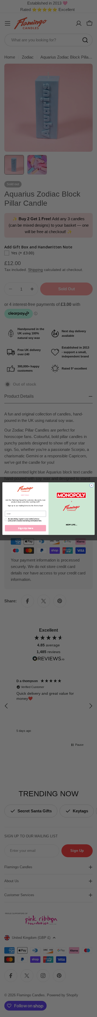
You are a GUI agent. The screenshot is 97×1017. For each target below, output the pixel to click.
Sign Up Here (25, 528)
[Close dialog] (91, 485)
